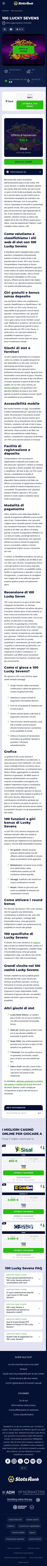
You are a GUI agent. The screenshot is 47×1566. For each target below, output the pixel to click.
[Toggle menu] (3, 3)
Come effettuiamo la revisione (23, 1428)
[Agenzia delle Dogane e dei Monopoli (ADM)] (23, 1511)
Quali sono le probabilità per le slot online (23, 1392)
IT (22, 1486)
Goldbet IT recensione (23, 1216)
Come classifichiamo (23, 1433)
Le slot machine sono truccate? (23, 1383)
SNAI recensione (23, 1254)
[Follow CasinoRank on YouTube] (26, 1479)
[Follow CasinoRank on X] (19, 1479)
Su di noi (23, 1419)
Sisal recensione (23, 1177)
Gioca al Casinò (23, 49)
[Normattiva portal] (23, 1519)
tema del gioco (10, 763)
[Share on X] (4, 29)
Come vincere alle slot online (23, 1397)
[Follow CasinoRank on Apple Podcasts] (38, 1479)
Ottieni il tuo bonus (30, 104)
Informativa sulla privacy (23, 1423)
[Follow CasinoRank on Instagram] (13, 1479)
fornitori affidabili (11, 388)
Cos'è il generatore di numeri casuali (23, 1401)
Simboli (23, 1387)
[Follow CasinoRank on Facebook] (7, 1479)
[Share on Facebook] (11, 29)
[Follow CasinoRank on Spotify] (32, 1479)
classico (36, 942)
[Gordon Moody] (19, 1533)
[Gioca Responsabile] (19, 1526)
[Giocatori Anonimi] (37, 1526)
